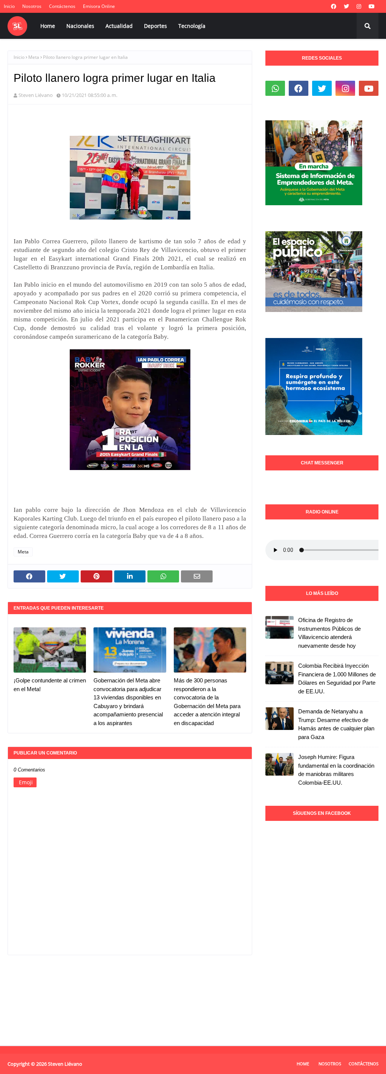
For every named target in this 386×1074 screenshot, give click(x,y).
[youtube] (372, 6)
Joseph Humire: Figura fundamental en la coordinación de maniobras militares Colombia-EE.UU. (336, 770)
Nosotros (31, 6)
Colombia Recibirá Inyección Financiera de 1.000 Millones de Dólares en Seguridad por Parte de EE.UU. (337, 678)
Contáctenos (62, 6)
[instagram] (359, 6)
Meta (33, 57)
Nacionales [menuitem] (80, 25)
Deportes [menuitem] (155, 25)
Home (303, 1063)
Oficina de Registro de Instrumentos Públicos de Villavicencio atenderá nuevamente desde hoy (329, 633)
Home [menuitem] (47, 25)
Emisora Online (99, 6)
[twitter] (346, 6)
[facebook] (333, 6)
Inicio (9, 6)
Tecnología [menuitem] (191, 25)
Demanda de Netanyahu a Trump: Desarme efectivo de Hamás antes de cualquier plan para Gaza (336, 724)
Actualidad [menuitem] (119, 25)
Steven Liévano (35, 95)
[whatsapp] (275, 88)
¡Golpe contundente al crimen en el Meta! (50, 684)
